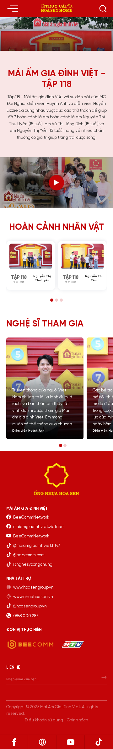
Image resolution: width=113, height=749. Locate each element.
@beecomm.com (29, 555)
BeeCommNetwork (31, 517)
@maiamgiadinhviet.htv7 (36, 545)
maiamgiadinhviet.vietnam (39, 527)
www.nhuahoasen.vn (33, 597)
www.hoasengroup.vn (33, 587)
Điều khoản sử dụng (44, 720)
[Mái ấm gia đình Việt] (57, 8)
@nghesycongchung (32, 564)
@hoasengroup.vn (30, 606)
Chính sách (77, 720)
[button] (51, 300)
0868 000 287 (25, 616)
